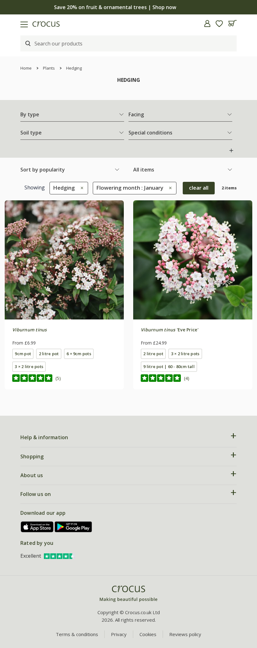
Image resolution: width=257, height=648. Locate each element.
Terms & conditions (77, 634)
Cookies (147, 634)
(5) (58, 378)
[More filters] (231, 150)
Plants (49, 68)
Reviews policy (185, 634)
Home (26, 68)
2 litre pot (49, 353)
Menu (7, 23)
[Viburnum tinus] (64, 259)
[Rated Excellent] (59, 556)
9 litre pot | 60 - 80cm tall (168, 366)
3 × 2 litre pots (29, 366)
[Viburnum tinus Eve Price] (192, 259)
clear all (198, 187)
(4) (186, 378)
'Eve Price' (169, 330)
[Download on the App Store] (37, 527)
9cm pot (23, 353)
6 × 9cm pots (78, 353)
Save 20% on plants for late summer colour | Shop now (128, 7)
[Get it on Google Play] (73, 527)
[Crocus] (128, 594)
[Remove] (80, 187)
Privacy (119, 634)
